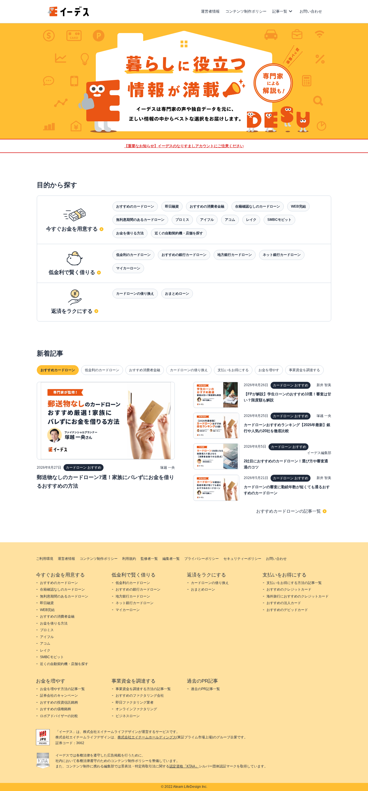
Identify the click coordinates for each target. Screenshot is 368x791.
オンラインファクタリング (136, 709)
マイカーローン (128, 268)
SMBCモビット (279, 220)
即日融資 (172, 206)
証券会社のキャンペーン (59, 696)
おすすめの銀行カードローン (184, 255)
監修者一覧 (149, 559)
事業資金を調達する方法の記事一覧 (143, 689)
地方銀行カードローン (234, 255)
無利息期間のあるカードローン (140, 220)
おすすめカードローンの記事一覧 (288, 511)
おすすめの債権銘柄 (55, 709)
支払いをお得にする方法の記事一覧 (294, 583)
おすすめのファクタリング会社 (140, 696)
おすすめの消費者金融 (207, 206)
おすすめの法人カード (284, 603)
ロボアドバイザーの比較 (59, 716)
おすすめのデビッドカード (287, 610)
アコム (230, 220)
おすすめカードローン (58, 370)
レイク (251, 220)
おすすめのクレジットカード (289, 589)
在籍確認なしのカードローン (257, 206)
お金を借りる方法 (130, 233)
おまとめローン (177, 294)
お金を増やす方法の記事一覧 (62, 689)
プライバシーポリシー (201, 559)
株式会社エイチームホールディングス (147, 737)
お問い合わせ (311, 11)
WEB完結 (298, 206)
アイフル (207, 220)
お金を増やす (268, 370)
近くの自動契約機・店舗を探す (179, 233)
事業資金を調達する (304, 370)
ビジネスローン (128, 716)
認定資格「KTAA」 (184, 766)
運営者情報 (210, 11)
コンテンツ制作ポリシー (246, 11)
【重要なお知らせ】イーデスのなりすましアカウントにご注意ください (184, 146)
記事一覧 (279, 11)
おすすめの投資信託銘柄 (59, 702)
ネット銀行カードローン (282, 255)
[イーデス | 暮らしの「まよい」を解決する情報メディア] (68, 14)
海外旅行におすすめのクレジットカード (298, 596)
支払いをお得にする (233, 370)
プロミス (182, 220)
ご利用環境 (44, 559)
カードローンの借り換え (135, 294)
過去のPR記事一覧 (205, 689)
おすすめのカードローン (135, 206)
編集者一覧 (171, 559)
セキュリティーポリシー (242, 559)
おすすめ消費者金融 (144, 370)
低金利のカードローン (133, 255)
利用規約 (129, 559)
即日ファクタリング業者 (135, 702)
